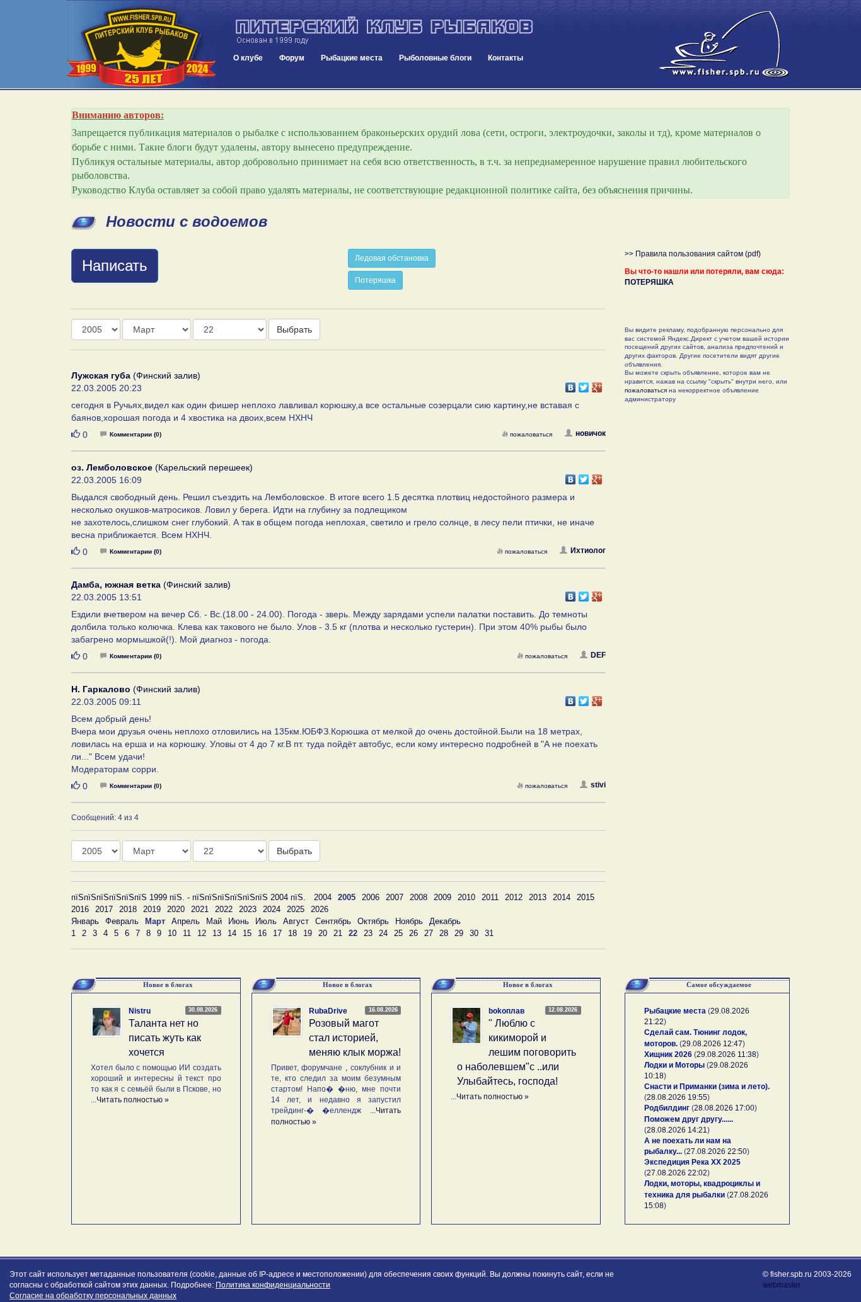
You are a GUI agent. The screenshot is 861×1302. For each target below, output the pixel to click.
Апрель (185, 921)
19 (307, 933)
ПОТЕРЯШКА (649, 282)
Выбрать (294, 329)
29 (458, 933)
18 (292, 933)
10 (172, 933)
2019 (152, 909)
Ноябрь (409, 921)
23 (368, 933)
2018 (128, 909)
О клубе (248, 58)
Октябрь (373, 921)
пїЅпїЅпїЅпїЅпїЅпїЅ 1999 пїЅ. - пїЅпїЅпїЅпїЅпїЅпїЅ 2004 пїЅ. (188, 897)
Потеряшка (375, 280)
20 (322, 933)
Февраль (122, 921)
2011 (490, 897)
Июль (266, 921)
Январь (85, 921)
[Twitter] (584, 384)
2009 (442, 897)
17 (277, 933)
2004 (323, 897)
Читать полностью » (132, 1099)
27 (428, 933)
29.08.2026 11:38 (726, 1054)
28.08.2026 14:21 (677, 1130)
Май (214, 921)
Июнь (238, 921)
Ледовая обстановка (392, 258)
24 (383, 933)
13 (216, 933)
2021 (200, 909)
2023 (248, 909)
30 (474, 933)
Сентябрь (333, 921)
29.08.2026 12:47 (712, 1043)
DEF (598, 655)
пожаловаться (531, 434)
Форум (291, 58)
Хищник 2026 (668, 1054)
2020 (176, 909)
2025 (295, 909)
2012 (514, 897)
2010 (466, 897)
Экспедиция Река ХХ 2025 (692, 1162)
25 (398, 933)
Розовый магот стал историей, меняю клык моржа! (355, 1038)
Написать (114, 265)
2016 (80, 909)
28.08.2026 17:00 (724, 1108)
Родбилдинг (667, 1108)
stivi (598, 784)
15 (247, 933)
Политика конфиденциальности (273, 1285)
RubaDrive (328, 1011)
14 (232, 933)
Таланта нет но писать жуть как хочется (165, 1038)
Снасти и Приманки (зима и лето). (707, 1086)
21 (337, 933)
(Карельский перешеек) (162, 467)
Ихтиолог (588, 550)
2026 (319, 909)
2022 (224, 909)
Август (296, 921)
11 (187, 933)
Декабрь (445, 921)
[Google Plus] (597, 384)
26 (413, 933)
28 (443, 933)
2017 (104, 909)
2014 (561, 897)
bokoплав (506, 1011)
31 (489, 933)
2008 (418, 897)
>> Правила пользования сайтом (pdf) (693, 253)
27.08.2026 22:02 (677, 1172)
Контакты (505, 58)
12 (201, 933)
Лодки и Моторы (674, 1065)
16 (262, 933)
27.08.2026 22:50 (716, 1151)
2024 (271, 909)
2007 (394, 897)
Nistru (140, 1011)
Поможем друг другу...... (688, 1119)
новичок (590, 433)
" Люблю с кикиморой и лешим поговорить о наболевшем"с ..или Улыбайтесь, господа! (516, 1052)
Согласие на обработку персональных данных (92, 1295)
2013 (537, 897)
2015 (585, 897)
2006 (370, 897)
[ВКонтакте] (570, 384)
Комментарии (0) (135, 434)
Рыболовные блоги (435, 58)
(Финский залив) (135, 375)
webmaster (781, 1285)
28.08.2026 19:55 (677, 1097)
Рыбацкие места (352, 58)
